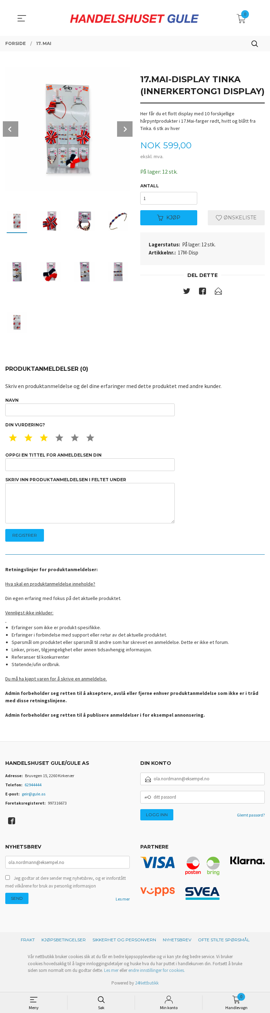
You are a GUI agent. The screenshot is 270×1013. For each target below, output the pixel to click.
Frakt (28, 939)
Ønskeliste (239, 217)
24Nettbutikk (147, 983)
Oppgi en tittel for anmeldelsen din (53, 455)
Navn (12, 400)
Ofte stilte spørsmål (224, 939)
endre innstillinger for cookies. (156, 970)
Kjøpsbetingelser (63, 939)
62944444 (33, 784)
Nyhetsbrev (177, 939)
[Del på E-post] (218, 292)
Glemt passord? (251, 815)
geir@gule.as (33, 793)
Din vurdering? (25, 424)
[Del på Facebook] (202, 292)
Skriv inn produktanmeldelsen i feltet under (65, 479)
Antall (149, 185)
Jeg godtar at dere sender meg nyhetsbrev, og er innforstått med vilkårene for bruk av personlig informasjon (65, 882)
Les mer (123, 899)
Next (125, 129)
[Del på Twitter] (186, 292)
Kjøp (173, 217)
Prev (10, 129)
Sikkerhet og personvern (124, 939)
